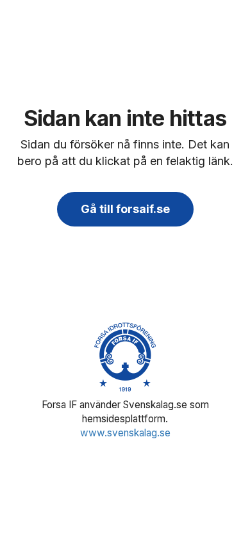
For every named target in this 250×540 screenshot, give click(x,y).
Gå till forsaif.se (125, 209)
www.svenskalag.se (125, 433)
